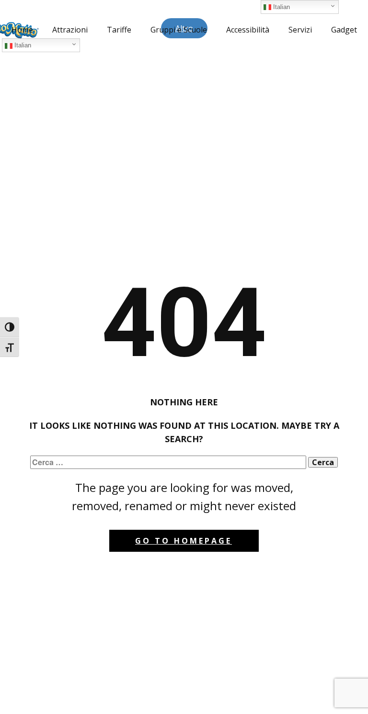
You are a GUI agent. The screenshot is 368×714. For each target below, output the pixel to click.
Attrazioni (70, 29)
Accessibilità (247, 29)
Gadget (344, 29)
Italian (21, 45)
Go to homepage (183, 541)
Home (22, 29)
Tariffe (119, 29)
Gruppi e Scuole (178, 29)
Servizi (300, 29)
